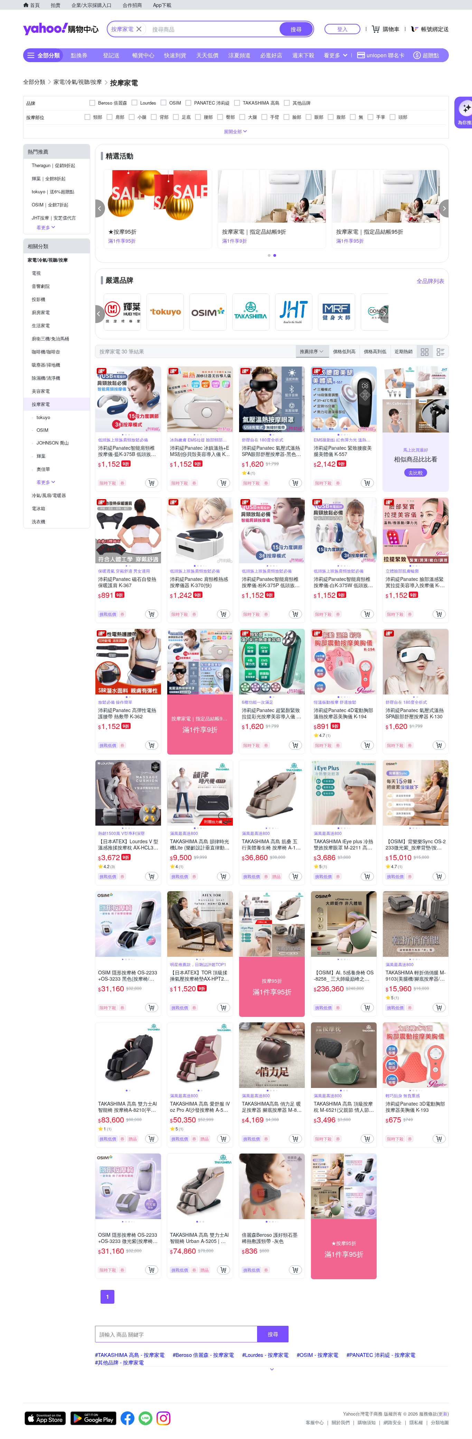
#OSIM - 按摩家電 (317, 1354)
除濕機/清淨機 (46, 378)
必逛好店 (271, 55)
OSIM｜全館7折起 (50, 204)
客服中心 (315, 1422)
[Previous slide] (99, 399)
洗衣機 (38, 521)
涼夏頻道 (239, 55)
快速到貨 (175, 55)
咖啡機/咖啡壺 (46, 351)
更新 (442, 1413)
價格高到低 (375, 351)
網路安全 (393, 1422)
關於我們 (341, 1422)
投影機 (38, 299)
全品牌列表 (430, 281)
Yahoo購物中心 (60, 29)
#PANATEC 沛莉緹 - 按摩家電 (381, 1354)
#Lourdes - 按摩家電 (265, 1354)
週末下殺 (303, 55)
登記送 (111, 55)
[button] (100, 208)
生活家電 (41, 325)
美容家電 (41, 391)
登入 (342, 28)
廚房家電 (41, 312)
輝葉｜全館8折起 (49, 178)
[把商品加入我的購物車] (151, 482)
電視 (36, 273)
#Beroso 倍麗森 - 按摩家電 (203, 1354)
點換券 (79, 55)
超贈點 (431, 55)
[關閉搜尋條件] (139, 29)
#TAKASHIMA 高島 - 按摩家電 (129, 1354)
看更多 (332, 55)
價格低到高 (344, 351)
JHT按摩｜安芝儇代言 (54, 217)
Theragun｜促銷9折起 (53, 165)
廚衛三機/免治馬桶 (50, 338)
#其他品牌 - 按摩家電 (119, 1362)
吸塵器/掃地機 (46, 364)
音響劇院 (41, 286)
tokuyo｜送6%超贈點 (53, 191)
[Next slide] (156, 399)
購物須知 (367, 1422)
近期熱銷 (404, 351)
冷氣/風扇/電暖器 (49, 495)
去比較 (415, 472)
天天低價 (207, 55)
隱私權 (416, 1422)
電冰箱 (38, 508)
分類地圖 (440, 1422)
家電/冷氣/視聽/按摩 (48, 259)
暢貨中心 (143, 55)
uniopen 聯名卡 (386, 55)
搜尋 (273, 1334)
